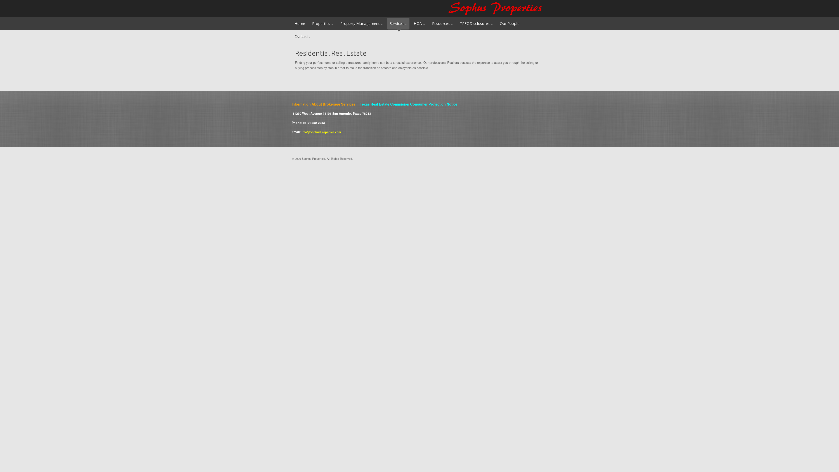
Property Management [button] (360, 23)
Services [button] (397, 23)
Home (300, 23)
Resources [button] (441, 23)
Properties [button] (321, 23)
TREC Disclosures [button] (475, 23)
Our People (509, 23)
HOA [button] (418, 23)
